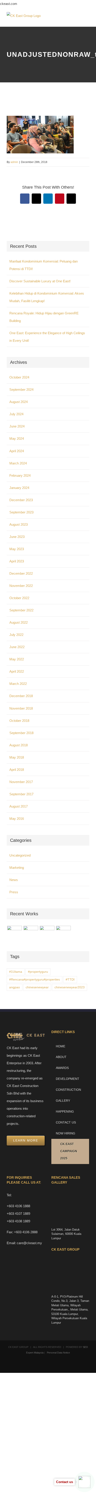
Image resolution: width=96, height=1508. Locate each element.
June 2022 (17, 647)
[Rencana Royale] (14, 933)
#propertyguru (38, 971)
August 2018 (18, 745)
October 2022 (19, 598)
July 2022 (16, 635)
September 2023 (21, 512)
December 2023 (21, 500)
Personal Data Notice (58, 1352)
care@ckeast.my (29, 1243)
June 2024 (17, 426)
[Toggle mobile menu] (87, 20)
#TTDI (70, 979)
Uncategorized (20, 855)
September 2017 (21, 794)
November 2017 (21, 782)
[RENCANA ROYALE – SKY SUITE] (63, 933)
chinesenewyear (37, 987)
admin (14, 162)
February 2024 (20, 475)
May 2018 (16, 757)
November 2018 (21, 708)
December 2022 (21, 573)
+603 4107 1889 (18, 1213)
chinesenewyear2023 (69, 987)
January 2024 (19, 488)
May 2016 (16, 818)
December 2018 (21, 696)
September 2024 (21, 389)
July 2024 (16, 414)
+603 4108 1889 (18, 1221)
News (13, 880)
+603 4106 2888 (26, 1232)
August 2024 (18, 402)
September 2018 (21, 733)
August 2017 (18, 806)
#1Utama (15, 971)
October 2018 (19, 720)
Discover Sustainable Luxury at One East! (40, 281)
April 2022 (16, 671)
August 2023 (18, 524)
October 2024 (19, 377)
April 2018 (16, 769)
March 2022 (18, 684)
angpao (14, 987)
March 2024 (18, 463)
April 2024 (16, 451)
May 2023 (16, 549)
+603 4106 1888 (18, 1206)
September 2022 (21, 610)
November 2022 (21, 586)
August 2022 (18, 622)
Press (13, 892)
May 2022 (16, 659)
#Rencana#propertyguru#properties (34, 979)
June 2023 (17, 537)
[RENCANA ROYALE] (47, 930)
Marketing (16, 867)
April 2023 (16, 561)
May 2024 (16, 438)
